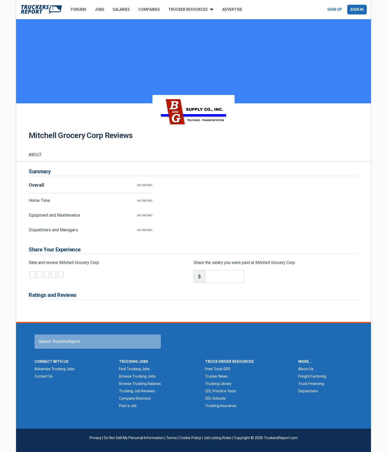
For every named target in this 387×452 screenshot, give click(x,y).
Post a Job (128, 406)
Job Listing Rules (217, 438)
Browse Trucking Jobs (137, 376)
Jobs (99, 9)
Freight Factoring (312, 376)
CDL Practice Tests (220, 391)
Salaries (121, 9)
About (35, 154)
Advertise (232, 9)
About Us (306, 369)
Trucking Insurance (220, 406)
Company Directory (135, 398)
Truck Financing (311, 384)
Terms (171, 438)
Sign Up (334, 9)
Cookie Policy (190, 438)
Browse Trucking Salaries (140, 384)
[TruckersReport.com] (41, 9)
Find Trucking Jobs (134, 369)
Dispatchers (308, 391)
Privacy (96, 438)
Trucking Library (218, 384)
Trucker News (216, 376)
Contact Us (43, 376)
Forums (78, 9)
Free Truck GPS (217, 369)
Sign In (357, 9)
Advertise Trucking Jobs (54, 369)
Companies (149, 9)
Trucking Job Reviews (137, 391)
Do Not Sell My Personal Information (134, 438)
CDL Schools (215, 398)
